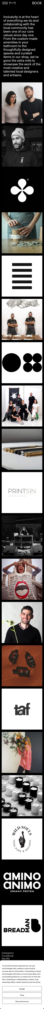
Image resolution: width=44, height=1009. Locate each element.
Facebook (8, 956)
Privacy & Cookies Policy (22, 1006)
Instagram (8, 953)
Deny (22, 995)
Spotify (6, 958)
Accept (22, 989)
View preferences (22, 1001)
